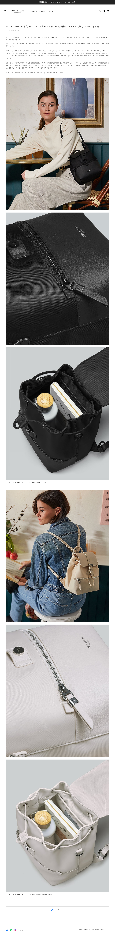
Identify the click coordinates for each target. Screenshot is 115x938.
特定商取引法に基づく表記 (99, 929)
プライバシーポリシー (83, 929)
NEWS (51, 11)
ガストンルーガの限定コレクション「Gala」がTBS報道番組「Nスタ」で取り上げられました (52, 26)
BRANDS (33, 11)
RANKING (43, 11)
